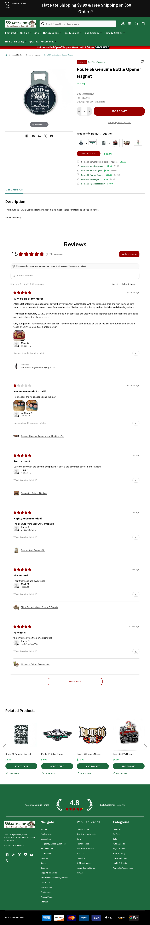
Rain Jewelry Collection (87, 834)
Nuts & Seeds (51, 33)
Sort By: (116, 284)
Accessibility (46, 839)
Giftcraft (80, 853)
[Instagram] (25, 855)
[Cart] (143, 23)
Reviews (44, 858)
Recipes (44, 868)
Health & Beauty (14, 41)
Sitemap (44, 901)
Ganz (79, 839)
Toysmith (81, 858)
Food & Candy (91, 33)
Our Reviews (46, 853)
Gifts (36, 33)
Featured (10, 33)
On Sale (24, 33)
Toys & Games (71, 33)
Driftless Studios (84, 863)
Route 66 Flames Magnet (89, 754)
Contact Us (45, 882)
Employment (46, 834)
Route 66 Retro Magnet (53, 754)
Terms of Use (46, 887)
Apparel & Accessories (41, 41)
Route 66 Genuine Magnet (18, 754)
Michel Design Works (86, 868)
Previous (5, 747)
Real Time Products (85, 848)
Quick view (14, 773)
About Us (44, 829)
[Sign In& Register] (123, 23)
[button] (75, 47)
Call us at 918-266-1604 (14, 845)
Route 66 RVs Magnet (123, 754)
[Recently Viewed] (136, 23)
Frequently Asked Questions (53, 843)
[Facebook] (27, 136)
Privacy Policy (47, 897)
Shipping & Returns (49, 872)
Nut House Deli (47, 848)
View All (80, 872)
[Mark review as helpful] (135, 353)
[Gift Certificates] (129, 23)
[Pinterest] (51, 136)
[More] (17, 33)
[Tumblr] (7, 860)
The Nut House (83, 829)
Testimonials (46, 892)
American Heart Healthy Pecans (54, 877)
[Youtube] (31, 855)
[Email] (33, 136)
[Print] (39, 136)
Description (14, 189)
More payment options (119, 122)
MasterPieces (83, 843)
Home (43, 863)
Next (145, 747)
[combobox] (78, 23)
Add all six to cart (89, 153)
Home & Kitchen (113, 33)
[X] (45, 136)
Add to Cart (119, 111)
